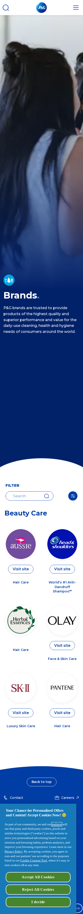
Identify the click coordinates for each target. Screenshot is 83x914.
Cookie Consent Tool (33, 860)
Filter (72, 496)
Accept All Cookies (38, 877)
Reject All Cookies (38, 889)
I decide (38, 902)
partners (57, 824)
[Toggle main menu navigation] (76, 7)
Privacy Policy (14, 851)
